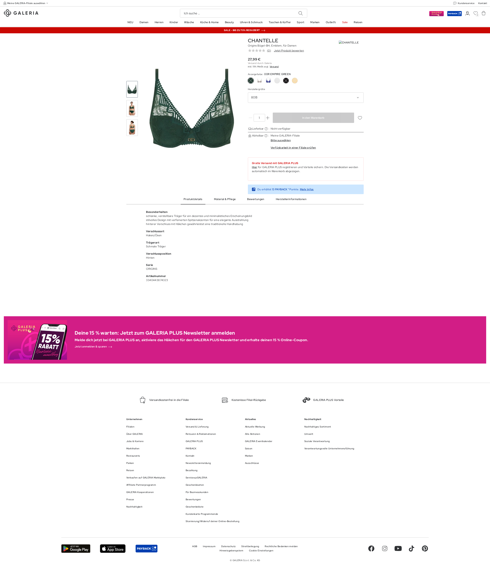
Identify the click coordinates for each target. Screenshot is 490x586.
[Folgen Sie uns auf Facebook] (371, 548)
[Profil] (467, 13)
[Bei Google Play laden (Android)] (75, 548)
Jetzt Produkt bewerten (289, 50)
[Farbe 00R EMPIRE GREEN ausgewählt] (251, 80)
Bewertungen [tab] (255, 199)
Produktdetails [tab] (193, 199)
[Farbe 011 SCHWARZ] (286, 80)
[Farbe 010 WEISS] (277, 80)
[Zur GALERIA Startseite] (21, 13)
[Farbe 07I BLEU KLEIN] (268, 80)
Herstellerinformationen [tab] (291, 199)
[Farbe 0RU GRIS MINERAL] (259, 80)
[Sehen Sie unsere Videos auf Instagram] (385, 548)
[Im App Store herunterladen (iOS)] (113, 548)
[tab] (192, 108)
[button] (26, 3)
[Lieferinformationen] (266, 129)
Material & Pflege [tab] (225, 199)
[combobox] (306, 97)
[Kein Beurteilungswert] (257, 50)
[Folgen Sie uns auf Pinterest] (425, 548)
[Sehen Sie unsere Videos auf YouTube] (398, 548)
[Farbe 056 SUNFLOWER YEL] (295, 80)
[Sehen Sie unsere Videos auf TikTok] (411, 548)
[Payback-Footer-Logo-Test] (146, 548)
